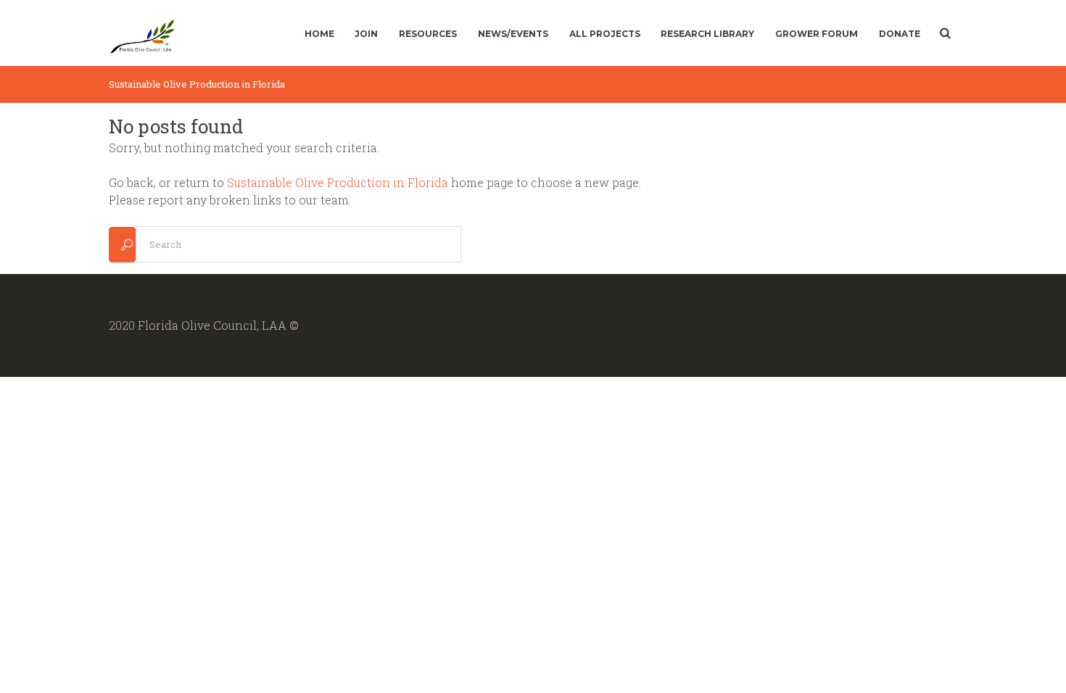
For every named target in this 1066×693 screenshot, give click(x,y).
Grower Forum (816, 33)
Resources (428, 33)
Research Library (707, 33)
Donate (899, 33)
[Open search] (943, 33)
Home (319, 33)
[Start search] (122, 244)
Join (366, 33)
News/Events (513, 33)
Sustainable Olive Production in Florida (337, 182)
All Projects (604, 33)
